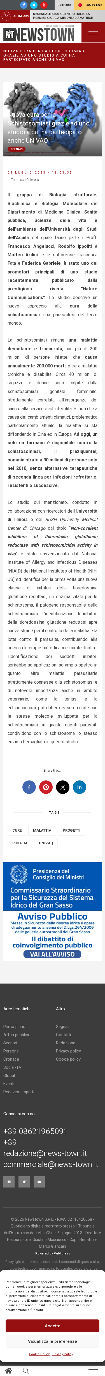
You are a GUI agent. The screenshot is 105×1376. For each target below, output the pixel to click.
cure (17, 830)
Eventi (8, 1083)
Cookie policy (68, 1059)
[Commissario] (52, 911)
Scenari (10, 1042)
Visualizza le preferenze (52, 1341)
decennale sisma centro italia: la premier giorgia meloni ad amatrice (63, 16)
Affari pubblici (16, 1034)
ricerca (19, 843)
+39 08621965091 (35, 1131)
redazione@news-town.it (45, 1153)
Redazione (65, 1042)
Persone (11, 1051)
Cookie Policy (39, 1354)
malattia (42, 830)
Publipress (62, 1253)
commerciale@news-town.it (50, 1164)
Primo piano (14, 1026)
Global (9, 1075)
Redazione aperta (19, 1091)
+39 (10, 1142)
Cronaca (11, 1059)
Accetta (52, 1325)
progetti (71, 830)
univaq (46, 843)
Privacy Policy (62, 1354)
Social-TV (12, 1067)
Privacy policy (68, 1051)
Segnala (63, 1026)
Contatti (63, 1034)
